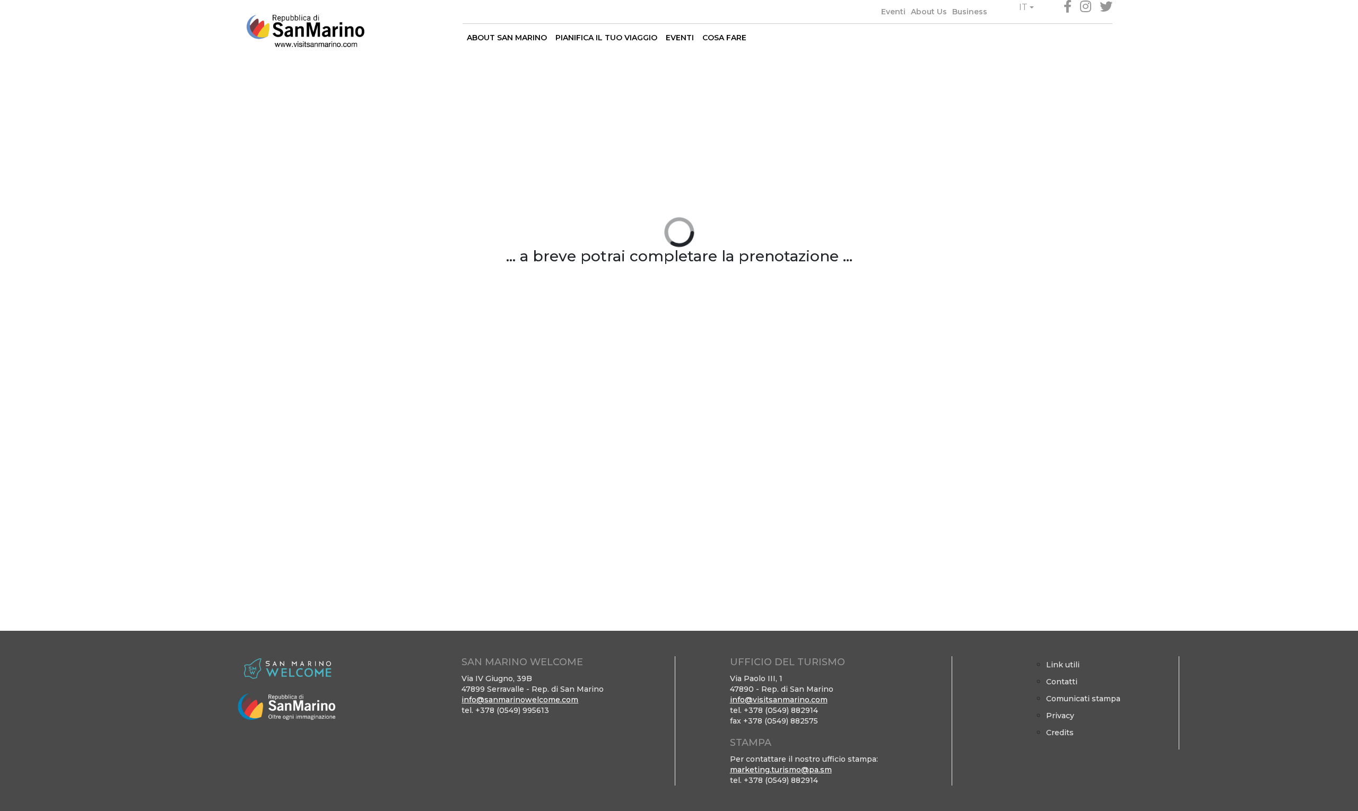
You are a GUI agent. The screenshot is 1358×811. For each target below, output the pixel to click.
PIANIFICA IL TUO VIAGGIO (606, 37)
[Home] (305, 31)
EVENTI (680, 37)
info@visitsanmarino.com (779, 699)
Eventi (893, 11)
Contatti (1061, 681)
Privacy (1060, 715)
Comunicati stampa (1083, 698)
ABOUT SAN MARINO (507, 37)
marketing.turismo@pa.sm (781, 769)
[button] (1026, 7)
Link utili (1063, 664)
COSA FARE (724, 37)
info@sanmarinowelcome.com (520, 699)
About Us (929, 11)
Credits (1060, 732)
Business (969, 11)
